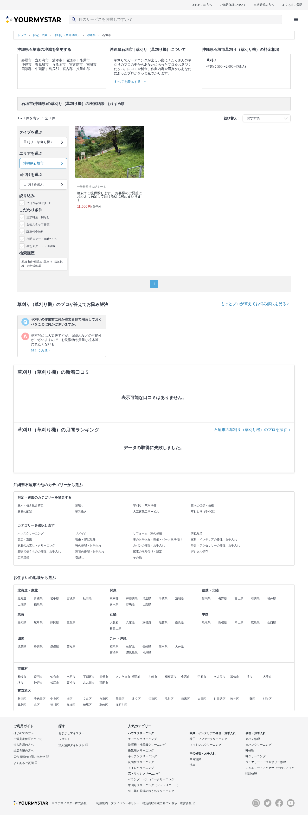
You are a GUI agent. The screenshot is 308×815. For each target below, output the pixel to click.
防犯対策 (196, 533)
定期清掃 (23, 557)
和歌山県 (115, 628)
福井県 (271, 598)
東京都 (114, 598)
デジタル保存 (199, 551)
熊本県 (163, 646)
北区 (37, 704)
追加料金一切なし (38, 217)
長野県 (222, 598)
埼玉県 (146, 598)
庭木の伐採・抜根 (202, 505)
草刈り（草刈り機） (146, 505)
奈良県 (179, 622)
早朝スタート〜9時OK (40, 246)
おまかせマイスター (71, 733)
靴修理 (249, 750)
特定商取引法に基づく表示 (159, 803)
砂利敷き (81, 511)
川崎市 (152, 676)
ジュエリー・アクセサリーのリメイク (270, 768)
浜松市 (234, 676)
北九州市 (89, 682)
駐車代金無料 (35, 231)
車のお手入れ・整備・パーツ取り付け (157, 539)
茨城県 (179, 598)
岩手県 (54, 598)
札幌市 (22, 676)
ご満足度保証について (27, 739)
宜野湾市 (42, 60)
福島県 (38, 604)
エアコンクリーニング (142, 739)
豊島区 (22, 704)
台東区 (103, 698)
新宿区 (22, 698)
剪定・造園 (25, 539)
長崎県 (146, 646)
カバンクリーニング (258, 744)
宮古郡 (68, 69)
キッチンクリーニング (142, 756)
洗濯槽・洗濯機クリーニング (147, 744)
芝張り (79, 505)
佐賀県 (130, 646)
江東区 (152, 698)
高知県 (71, 646)
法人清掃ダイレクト (71, 745)
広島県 (255, 622)
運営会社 (186, 803)
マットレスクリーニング (205, 744)
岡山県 (239, 622)
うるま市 (59, 64)
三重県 (71, 622)
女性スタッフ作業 (38, 224)
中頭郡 (40, 69)
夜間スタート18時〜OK (41, 239)
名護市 (71, 60)
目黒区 (185, 698)
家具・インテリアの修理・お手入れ (214, 539)
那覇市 (26, 60)
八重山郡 (83, 69)
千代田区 (39, 698)
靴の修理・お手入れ (88, 545)
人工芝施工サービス (146, 511)
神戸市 (38, 682)
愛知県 (22, 622)
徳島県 (22, 646)
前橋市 (103, 676)
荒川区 (54, 704)
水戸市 (71, 676)
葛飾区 (103, 704)
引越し (79, 557)
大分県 (179, 646)
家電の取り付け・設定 (147, 551)
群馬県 (130, 604)
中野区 (251, 698)
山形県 (22, 604)
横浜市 (136, 676)
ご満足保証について (233, 5)
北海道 (22, 598)
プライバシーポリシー (125, 803)
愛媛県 (54, 646)
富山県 (239, 598)
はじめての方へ (202, 5)
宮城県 (71, 598)
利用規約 (102, 803)
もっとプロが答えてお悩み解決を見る (254, 304)
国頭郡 (26, 69)
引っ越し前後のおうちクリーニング (151, 791)
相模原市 (170, 676)
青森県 (38, 598)
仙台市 (54, 676)
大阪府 (114, 622)
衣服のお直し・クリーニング (36, 545)
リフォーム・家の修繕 (147, 533)
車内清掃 (195, 759)
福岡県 (114, 646)
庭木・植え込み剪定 (31, 505)
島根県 (222, 622)
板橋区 (71, 704)
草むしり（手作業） (204, 511)
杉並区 (267, 698)
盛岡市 (38, 676)
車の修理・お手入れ (203, 753)
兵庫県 (130, 622)
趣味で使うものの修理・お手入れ (39, 551)
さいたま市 (123, 676)
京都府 (146, 622)
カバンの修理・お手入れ (149, 545)
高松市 (71, 682)
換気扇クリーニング (141, 750)
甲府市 (202, 676)
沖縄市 (26, 64)
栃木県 (114, 604)
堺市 (20, 682)
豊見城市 (42, 64)
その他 (137, 557)
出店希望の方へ (264, 5)
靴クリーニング (255, 756)
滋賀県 (163, 622)
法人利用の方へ (23, 744)
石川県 (255, 598)
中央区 (54, 698)
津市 (249, 676)
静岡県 (54, 622)
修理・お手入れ (255, 733)
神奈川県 (132, 598)
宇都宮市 (89, 676)
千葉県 (163, 598)
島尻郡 (54, 69)
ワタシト (64, 739)
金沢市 (185, 676)
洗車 (192, 765)
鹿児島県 (132, 652)
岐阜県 (38, 622)
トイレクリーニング (141, 768)
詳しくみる (40, 351)
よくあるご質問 (292, 5)
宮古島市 (76, 64)
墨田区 (120, 698)
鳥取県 (206, 622)
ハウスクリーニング (31, 533)
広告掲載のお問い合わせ (29, 756)
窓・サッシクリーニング (144, 773)
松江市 (54, 682)
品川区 (169, 698)
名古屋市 (219, 676)
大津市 (267, 676)
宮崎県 (114, 652)
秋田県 (87, 598)
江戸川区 (121, 704)
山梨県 (146, 604)
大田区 (202, 698)
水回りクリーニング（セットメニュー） (154, 785)
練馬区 (87, 704)
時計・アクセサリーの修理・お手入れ (215, 545)
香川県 (38, 646)
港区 (69, 698)
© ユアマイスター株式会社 (69, 803)
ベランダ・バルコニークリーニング (151, 779)
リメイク (81, 533)
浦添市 (57, 60)
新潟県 (206, 598)
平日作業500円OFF (38, 203)
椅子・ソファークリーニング (208, 739)
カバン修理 (252, 739)
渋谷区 (234, 698)
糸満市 (85, 60)
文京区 (87, 698)
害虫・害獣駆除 (85, 539)
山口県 (271, 622)
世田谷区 (219, 698)
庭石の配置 (25, 511)
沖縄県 (146, 652)
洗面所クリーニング (141, 762)
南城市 (91, 64)
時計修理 (251, 773)
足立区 (136, 698)
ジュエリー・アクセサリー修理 (265, 762)
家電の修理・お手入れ (89, 551)
